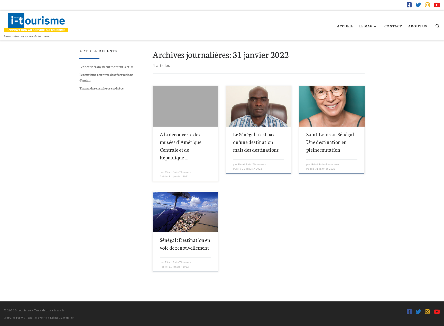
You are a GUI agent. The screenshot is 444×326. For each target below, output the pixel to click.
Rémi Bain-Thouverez (179, 172)
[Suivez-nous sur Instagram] (427, 5)
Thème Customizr (62, 317)
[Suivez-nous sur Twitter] (418, 5)
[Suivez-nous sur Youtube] (437, 5)
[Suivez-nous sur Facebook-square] (409, 5)
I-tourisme (23, 310)
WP (23, 317)
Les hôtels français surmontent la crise (106, 66)
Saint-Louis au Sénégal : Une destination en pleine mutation (331, 142)
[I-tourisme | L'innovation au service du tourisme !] (36, 21)
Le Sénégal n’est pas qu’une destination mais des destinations (256, 142)
